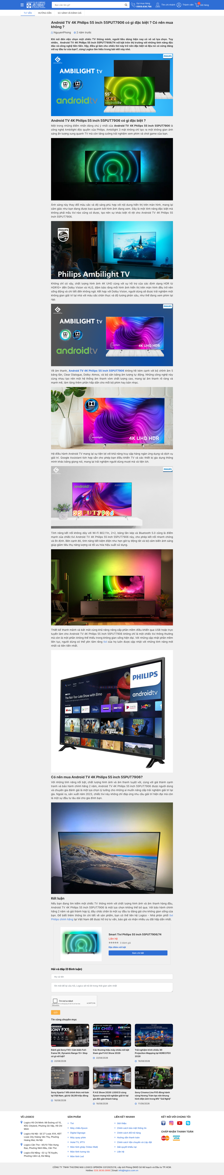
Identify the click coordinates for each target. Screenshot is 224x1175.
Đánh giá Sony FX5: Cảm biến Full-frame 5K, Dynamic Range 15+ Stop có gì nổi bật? (69, 1053)
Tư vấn (28, 13)
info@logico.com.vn (128, 1170)
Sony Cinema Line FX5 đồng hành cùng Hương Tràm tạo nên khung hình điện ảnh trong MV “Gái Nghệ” (153, 1095)
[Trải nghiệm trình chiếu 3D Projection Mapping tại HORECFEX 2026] (154, 1036)
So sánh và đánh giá (69, 13)
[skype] (188, 1123)
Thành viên (188, 4)
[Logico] (36, 5)
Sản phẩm (74, 1116)
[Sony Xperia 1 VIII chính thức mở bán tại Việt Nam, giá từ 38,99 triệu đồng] (70, 1078)
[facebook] (163, 1123)
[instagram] (171, 1123)
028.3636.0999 (101, 1170)
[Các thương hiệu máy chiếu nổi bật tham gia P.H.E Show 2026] (112, 1036)
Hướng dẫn (45, 13)
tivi (105, 641)
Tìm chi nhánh (168, 4)
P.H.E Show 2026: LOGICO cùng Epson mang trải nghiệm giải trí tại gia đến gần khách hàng (110, 1095)
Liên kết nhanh (124, 1116)
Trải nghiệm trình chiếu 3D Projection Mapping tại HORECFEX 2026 (153, 1053)
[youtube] (180, 1123)
